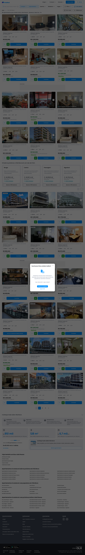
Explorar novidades (42, 286)
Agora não (42, 288)
